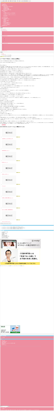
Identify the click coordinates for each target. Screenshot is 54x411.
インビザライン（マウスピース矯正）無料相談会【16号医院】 (12, 228)
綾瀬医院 (4, 19)
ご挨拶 (4, 4)
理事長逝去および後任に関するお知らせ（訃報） (6, 223)
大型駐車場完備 (5, 7)
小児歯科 (4, 12)
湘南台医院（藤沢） (6, 22)
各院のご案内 (5, 43)
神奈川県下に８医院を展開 (7, 9)
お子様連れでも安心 (6, 33)
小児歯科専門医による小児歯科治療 (10, 38)
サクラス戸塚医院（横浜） (7, 48)
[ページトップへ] (0, 334)
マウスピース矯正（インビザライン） (10, 14)
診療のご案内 (5, 10)
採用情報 (4, 25)
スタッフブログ (4, 344)
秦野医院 (4, 21)
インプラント (5, 16)
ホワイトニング (5, 17)
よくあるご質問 (4, 407)
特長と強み (4, 5)
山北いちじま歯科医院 (6, 24)
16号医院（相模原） (6, 20)
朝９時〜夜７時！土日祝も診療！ (8, 6)
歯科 (4, 11)
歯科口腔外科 (5, 15)
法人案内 (3, 408)
